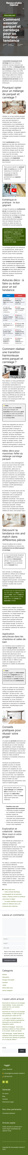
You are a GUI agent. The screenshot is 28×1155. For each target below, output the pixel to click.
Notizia (4, 974)
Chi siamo (5, 1093)
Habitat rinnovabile (11, 45)
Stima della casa (9, 889)
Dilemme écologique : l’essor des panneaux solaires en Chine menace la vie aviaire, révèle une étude (13, 1029)
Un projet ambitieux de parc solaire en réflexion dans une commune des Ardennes (12, 904)
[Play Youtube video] (14, 190)
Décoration (5, 977)
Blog (3, 1096)
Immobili (5, 982)
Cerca (4, 1047)
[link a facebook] (7, 1082)
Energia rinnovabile (8, 980)
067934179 (8, 1076)
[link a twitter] (3, 1082)
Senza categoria (7, 990)
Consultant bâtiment (8, 1113)
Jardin (4, 985)
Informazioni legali (8, 1102)
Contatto (5, 1099)
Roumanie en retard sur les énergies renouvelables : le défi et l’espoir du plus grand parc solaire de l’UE (13, 1013)
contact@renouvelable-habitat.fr (14, 1073)
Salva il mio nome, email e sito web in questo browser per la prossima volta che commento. (13, 953)
